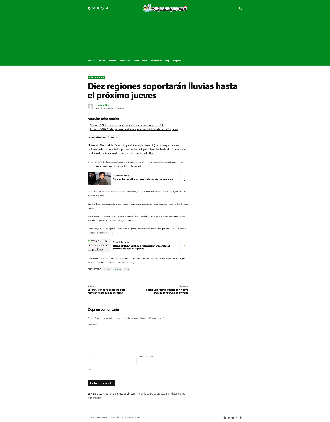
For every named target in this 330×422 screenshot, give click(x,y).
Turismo (101, 60)
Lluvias (108, 269)
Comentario (93, 324)
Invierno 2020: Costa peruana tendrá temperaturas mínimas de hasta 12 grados (134, 129)
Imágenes (176, 60)
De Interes (155, 60)
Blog (167, 60)
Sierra (126, 269)
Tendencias (125, 60)
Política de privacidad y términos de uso (126, 417)
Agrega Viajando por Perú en (102, 137)
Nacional (112, 60)
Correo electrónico (147, 356)
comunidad (103, 105)
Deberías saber (140, 60)
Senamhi (117, 269)
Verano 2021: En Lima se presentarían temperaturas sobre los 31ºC (127, 125)
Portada (91, 60)
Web (89, 369)
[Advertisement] (165, 35)
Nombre (91, 356)
